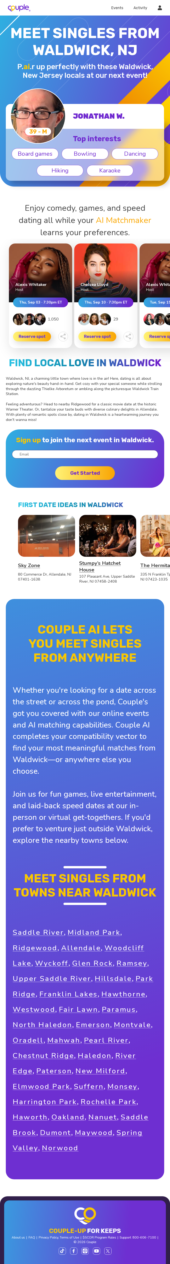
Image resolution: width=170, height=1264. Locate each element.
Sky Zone (29, 565)
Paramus (119, 1009)
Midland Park (94, 932)
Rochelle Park (109, 1102)
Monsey (122, 1086)
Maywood (94, 1132)
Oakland (68, 1117)
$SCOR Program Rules (99, 1237)
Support (125, 1237)
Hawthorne (123, 994)
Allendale (81, 948)
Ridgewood (35, 948)
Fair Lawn (78, 1009)
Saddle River (38, 932)
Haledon (95, 1055)
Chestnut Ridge (43, 1055)
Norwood (60, 1148)
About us (18, 1237)
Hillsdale (113, 978)
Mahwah (63, 1040)
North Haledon (42, 1025)
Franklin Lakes (68, 994)
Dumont (55, 1132)
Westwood (34, 1009)
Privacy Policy (48, 1237)
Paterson (54, 1071)
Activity (140, 8)
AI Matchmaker (123, 220)
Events (117, 8)
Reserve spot (32, 336)
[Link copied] (63, 336)
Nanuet (102, 1117)
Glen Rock (92, 963)
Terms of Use (69, 1237)
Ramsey (132, 963)
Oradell (28, 1040)
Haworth (30, 1117)
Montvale (132, 1025)
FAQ (31, 1237)
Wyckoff (51, 963)
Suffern (89, 1086)
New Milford (100, 1071)
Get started (85, 473)
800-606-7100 (144, 1237)
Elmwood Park (41, 1086)
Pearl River (106, 1040)
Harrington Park (45, 1102)
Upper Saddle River (52, 978)
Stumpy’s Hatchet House (100, 566)
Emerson (93, 1025)
